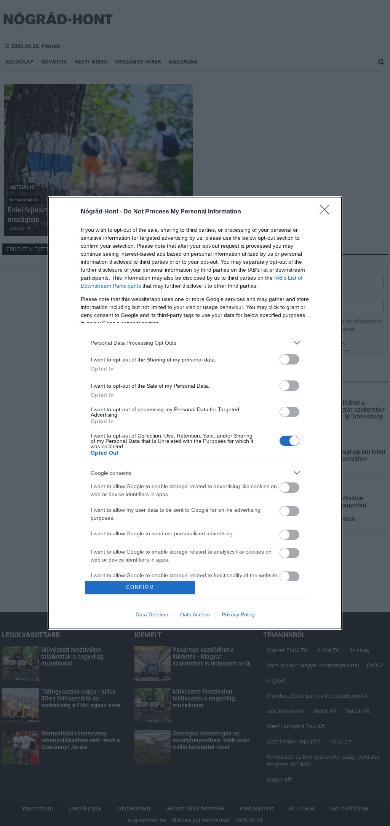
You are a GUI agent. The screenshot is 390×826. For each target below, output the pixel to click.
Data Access (195, 614)
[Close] (327, 212)
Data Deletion (152, 614)
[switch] (289, 359)
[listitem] (195, 343)
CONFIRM (140, 587)
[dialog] (195, 413)
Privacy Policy (238, 614)
